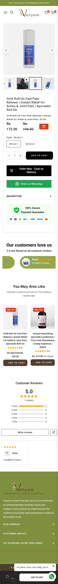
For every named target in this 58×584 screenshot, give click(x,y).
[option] (29, 49)
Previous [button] (6, 50)
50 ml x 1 (13, 144)
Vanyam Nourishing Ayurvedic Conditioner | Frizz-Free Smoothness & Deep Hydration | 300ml (43, 340)
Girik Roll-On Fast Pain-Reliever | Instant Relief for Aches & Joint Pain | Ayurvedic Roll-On (15, 338)
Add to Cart (37, 577)
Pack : (15, 137)
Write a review (25, 432)
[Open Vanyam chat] (7, 576)
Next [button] (51, 50)
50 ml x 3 (30, 144)
